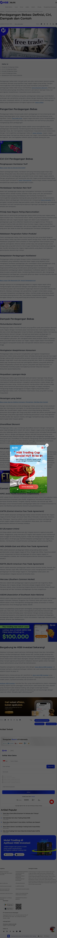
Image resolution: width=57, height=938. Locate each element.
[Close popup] (47, 445)
